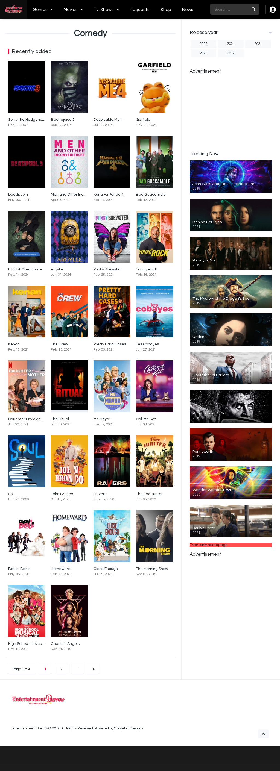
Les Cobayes (147, 344)
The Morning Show (152, 569)
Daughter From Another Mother (36, 419)
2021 (258, 44)
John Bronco (62, 494)
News (187, 9)
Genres (40, 9)
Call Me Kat (146, 419)
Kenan (14, 344)
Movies (71, 9)
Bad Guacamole (151, 194)
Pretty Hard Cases (110, 344)
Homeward (61, 569)
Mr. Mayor (102, 419)
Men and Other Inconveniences (78, 194)
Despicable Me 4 (108, 120)
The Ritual (60, 419)
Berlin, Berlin (19, 569)
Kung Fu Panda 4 (109, 194)
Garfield (143, 120)
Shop (166, 9)
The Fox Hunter (149, 494)
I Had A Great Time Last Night (34, 269)
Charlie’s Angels (65, 644)
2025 (203, 44)
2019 (231, 53)
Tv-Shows (104, 9)
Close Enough (106, 569)
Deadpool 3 (18, 194)
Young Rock (146, 269)
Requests (140, 9)
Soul (12, 494)
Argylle (57, 269)
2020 (203, 53)
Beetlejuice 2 (63, 120)
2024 (231, 44)
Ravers (100, 494)
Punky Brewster (107, 269)
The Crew (59, 344)
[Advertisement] (231, 112)
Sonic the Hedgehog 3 (28, 120)
